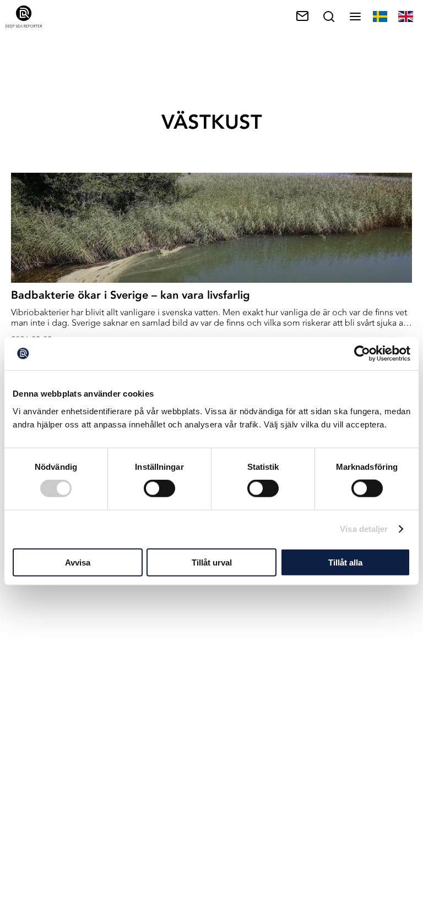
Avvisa (77, 562)
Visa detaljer (364, 529)
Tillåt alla (345, 562)
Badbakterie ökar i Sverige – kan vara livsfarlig (130, 294)
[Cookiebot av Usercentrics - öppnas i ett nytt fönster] (362, 353)
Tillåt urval (212, 562)
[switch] (159, 488)
